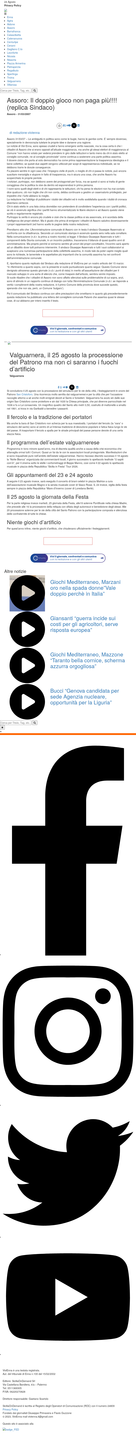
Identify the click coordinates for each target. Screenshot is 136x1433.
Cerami (11, 45)
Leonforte (12, 52)
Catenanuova (14, 38)
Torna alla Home (68, 313)
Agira (10, 20)
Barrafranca (13, 31)
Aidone (11, 24)
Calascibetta (14, 35)
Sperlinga (12, 74)
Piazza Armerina (16, 63)
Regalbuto (13, 70)
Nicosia (11, 56)
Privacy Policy (12, 5)
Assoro (11, 28)
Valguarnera (14, 81)
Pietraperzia (14, 67)
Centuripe (12, 42)
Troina (10, 77)
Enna (10, 17)
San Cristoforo (24, 394)
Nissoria (11, 60)
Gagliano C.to (14, 49)
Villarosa (12, 84)
